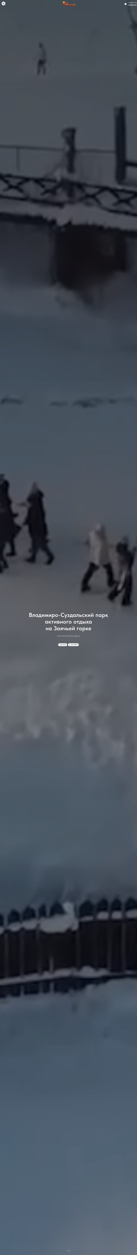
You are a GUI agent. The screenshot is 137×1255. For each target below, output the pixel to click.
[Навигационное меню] (3, 3)
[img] (68, 4)
